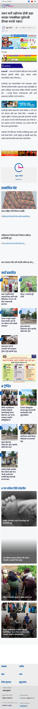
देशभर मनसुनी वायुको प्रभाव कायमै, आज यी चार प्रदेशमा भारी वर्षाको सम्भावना (9, 322)
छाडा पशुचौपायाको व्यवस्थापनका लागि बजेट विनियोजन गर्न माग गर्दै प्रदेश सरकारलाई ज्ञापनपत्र (9, 299)
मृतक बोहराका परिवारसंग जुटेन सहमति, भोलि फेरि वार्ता (28, 329)
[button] (30, 5)
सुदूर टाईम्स (9, 28)
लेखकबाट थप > (19, 180)
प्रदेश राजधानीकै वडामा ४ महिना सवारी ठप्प (17, 597)
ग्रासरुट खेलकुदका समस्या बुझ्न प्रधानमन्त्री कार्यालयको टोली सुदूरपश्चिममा (27, 411)
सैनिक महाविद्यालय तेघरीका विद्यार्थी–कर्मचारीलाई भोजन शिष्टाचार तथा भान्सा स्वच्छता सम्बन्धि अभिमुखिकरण (8, 414)
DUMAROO (23, 706)
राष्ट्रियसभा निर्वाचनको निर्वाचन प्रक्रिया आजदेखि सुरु (16, 237)
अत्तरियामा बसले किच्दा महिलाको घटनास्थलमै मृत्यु (28, 439)
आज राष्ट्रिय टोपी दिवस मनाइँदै (12, 211)
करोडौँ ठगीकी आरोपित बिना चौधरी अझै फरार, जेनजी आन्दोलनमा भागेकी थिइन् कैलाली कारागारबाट (8, 474)
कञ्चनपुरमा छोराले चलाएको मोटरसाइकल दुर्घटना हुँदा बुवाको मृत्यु (9, 349)
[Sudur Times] (7, 5)
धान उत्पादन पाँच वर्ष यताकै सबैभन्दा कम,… (18, 262)
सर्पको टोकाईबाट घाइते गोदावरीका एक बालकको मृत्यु (16, 522)
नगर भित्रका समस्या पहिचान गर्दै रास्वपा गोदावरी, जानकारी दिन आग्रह (16, 559)
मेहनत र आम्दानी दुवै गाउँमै (26, 295)
